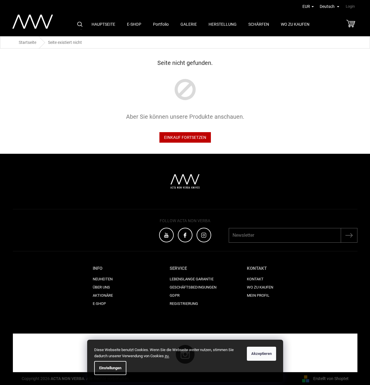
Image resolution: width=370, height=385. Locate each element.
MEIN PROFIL (258, 295)
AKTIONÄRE (103, 295)
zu (167, 356)
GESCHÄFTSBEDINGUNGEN (193, 287)
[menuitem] (103, 24)
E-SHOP (99, 303)
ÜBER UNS (101, 287)
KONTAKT (255, 279)
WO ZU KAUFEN (260, 287)
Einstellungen (110, 368)
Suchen (80, 24)
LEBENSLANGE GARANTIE (192, 279)
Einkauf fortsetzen (185, 137)
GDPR (175, 295)
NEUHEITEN (103, 279)
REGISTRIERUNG (184, 303)
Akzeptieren (261, 353)
